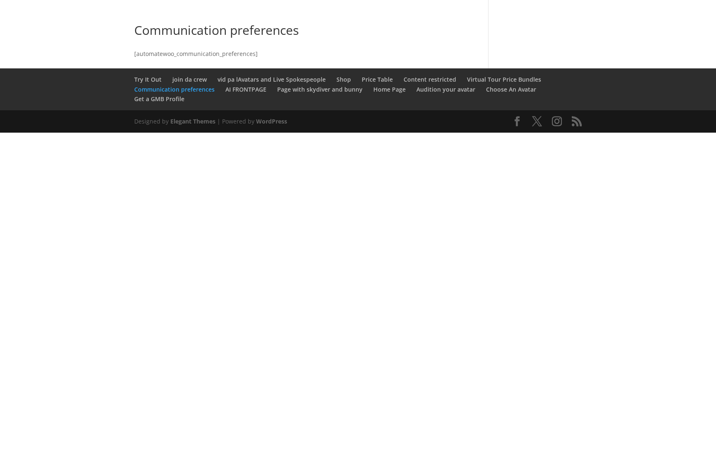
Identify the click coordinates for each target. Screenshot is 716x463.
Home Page (389, 89)
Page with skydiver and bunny (320, 89)
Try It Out (148, 79)
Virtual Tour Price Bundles (504, 79)
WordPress (271, 121)
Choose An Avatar (511, 89)
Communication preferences (174, 89)
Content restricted (430, 79)
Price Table (377, 79)
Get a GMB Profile (159, 99)
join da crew (189, 79)
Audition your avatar (445, 89)
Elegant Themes (192, 121)
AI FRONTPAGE (245, 89)
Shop (343, 79)
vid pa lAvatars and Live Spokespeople (272, 79)
